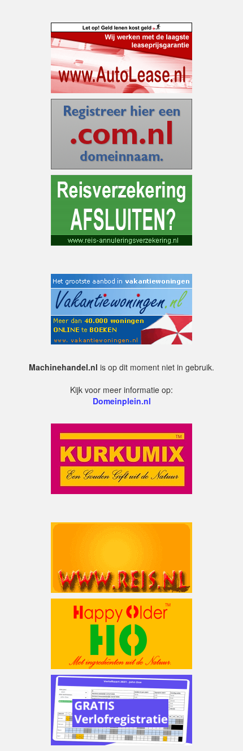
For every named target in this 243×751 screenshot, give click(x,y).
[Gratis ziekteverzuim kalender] (121, 708)
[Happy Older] (121, 632)
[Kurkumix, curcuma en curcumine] (121, 457)
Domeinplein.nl (122, 401)
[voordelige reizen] (121, 556)
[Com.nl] (121, 132)
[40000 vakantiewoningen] (121, 307)
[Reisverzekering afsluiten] (121, 209)
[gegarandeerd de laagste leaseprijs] (121, 56)
